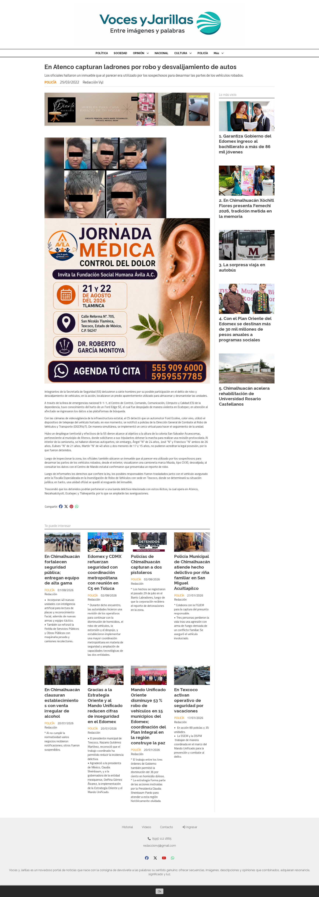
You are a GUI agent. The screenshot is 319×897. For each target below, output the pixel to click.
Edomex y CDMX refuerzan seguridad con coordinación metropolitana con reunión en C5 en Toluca (104, 572)
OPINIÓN (138, 53)
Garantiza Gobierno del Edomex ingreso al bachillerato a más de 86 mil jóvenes (245, 143)
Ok (159, 891)
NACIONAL (161, 53)
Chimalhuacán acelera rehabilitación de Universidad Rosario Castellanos (244, 396)
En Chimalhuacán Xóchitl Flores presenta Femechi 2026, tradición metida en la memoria (246, 208)
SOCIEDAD (120, 53)
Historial (127, 827)
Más (216, 53)
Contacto (166, 827)
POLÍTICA (102, 53)
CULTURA (180, 53)
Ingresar (191, 827)
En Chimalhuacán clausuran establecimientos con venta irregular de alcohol (62, 703)
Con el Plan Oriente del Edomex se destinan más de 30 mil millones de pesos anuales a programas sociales (245, 329)
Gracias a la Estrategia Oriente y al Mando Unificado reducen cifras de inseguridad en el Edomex (105, 705)
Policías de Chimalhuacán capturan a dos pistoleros (146, 564)
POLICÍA (203, 53)
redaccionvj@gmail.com (159, 845)
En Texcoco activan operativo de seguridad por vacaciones (188, 700)
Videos (146, 827)
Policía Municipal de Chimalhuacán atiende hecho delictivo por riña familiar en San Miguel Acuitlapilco (192, 572)
